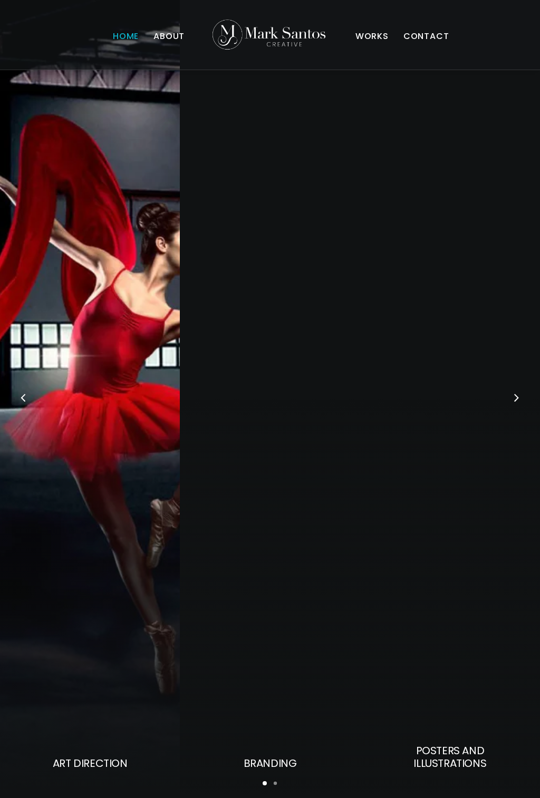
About (169, 36)
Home (126, 36)
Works (372, 36)
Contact (426, 36)
